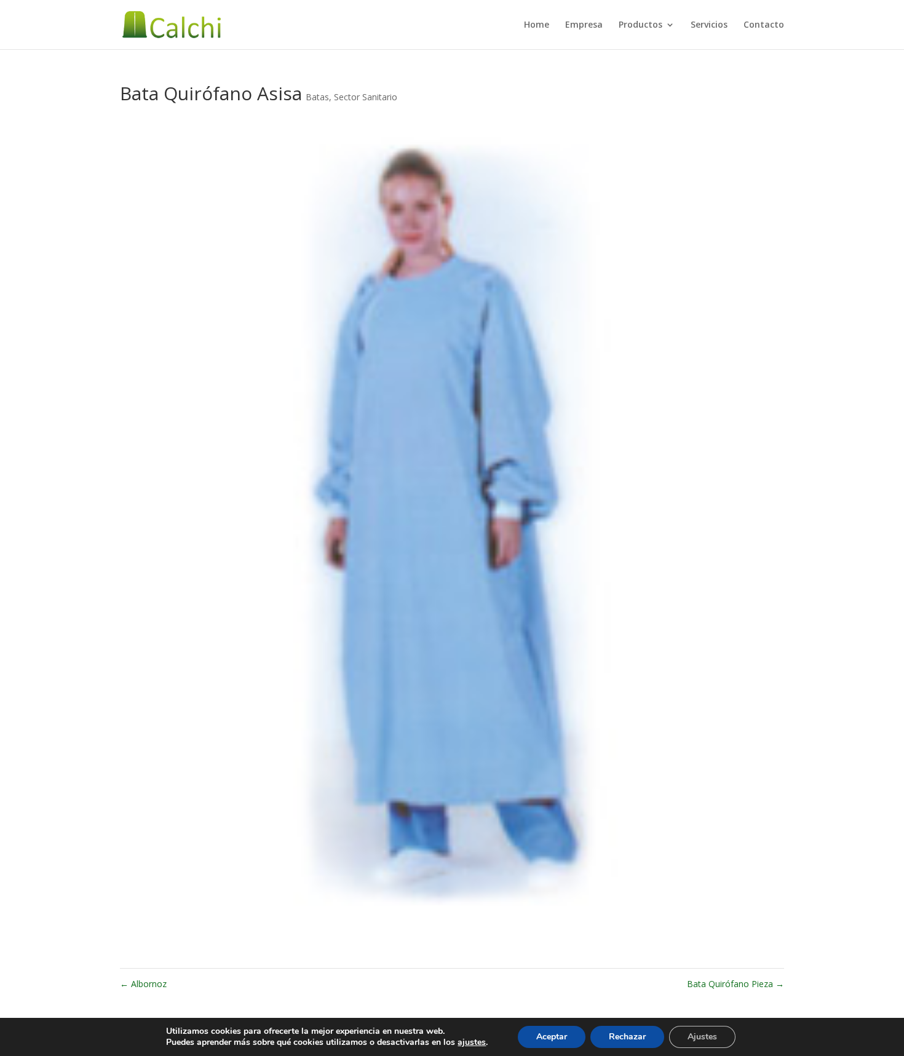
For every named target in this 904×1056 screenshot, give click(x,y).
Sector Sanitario (365, 97)
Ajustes (702, 1036)
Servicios (709, 25)
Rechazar (627, 1036)
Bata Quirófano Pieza (735, 984)
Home (536, 25)
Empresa (584, 25)
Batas (317, 97)
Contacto (763, 25)
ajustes (472, 1042)
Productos (640, 25)
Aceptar (551, 1036)
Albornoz (143, 984)
